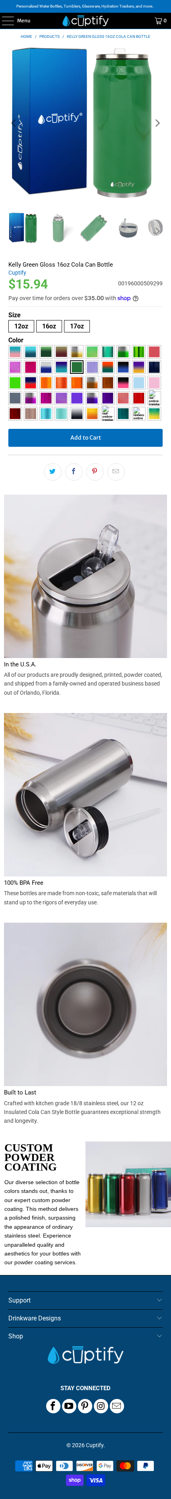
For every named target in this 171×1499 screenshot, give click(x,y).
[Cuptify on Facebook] (53, 1406)
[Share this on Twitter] (53, 472)
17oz (77, 326)
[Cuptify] (85, 21)
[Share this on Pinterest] (95, 472)
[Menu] (4, 21)
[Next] (156, 123)
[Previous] (14, 123)
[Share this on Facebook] (74, 472)
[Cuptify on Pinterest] (85, 1406)
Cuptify (17, 272)
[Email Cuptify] (117, 1406)
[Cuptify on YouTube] (69, 1406)
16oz (49, 326)
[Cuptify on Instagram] (101, 1406)
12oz (21, 326)
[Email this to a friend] (116, 472)
